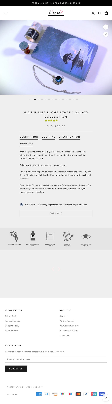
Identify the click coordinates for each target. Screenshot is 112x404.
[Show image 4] (45, 99)
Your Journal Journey (69, 325)
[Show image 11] (70, 99)
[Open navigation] (6, 13)
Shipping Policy (12, 325)
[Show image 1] (35, 99)
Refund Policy (11, 330)
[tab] (29, 137)
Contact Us (65, 335)
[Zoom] (105, 27)
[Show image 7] (56, 99)
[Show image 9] (63, 99)
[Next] (82, 99)
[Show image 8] (59, 99)
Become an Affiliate (68, 330)
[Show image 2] (38, 99)
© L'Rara (12, 395)
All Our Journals (67, 321)
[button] (51, 120)
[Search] (99, 13)
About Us (64, 316)
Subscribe (16, 369)
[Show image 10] (66, 99)
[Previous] (29, 99)
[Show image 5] (49, 99)
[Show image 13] (77, 99)
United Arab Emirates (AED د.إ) (23, 387)
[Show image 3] (42, 99)
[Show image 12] (73, 99)
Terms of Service (12, 321)
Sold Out (56, 213)
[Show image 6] (52, 99)
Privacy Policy (11, 316)
